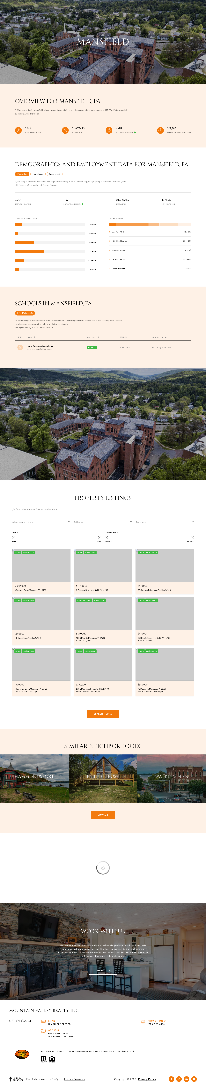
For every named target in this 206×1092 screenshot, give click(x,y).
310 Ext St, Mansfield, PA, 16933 (39, 349)
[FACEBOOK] (171, 1079)
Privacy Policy (147, 1079)
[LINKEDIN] (186, 1079)
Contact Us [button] (103, 970)
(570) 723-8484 (156, 1024)
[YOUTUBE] (194, 1079)
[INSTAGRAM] (179, 1079)
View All (103, 815)
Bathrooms (79, 522)
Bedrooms (141, 522)
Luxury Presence (74, 1079)
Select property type (22, 522)
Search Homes (103, 714)
